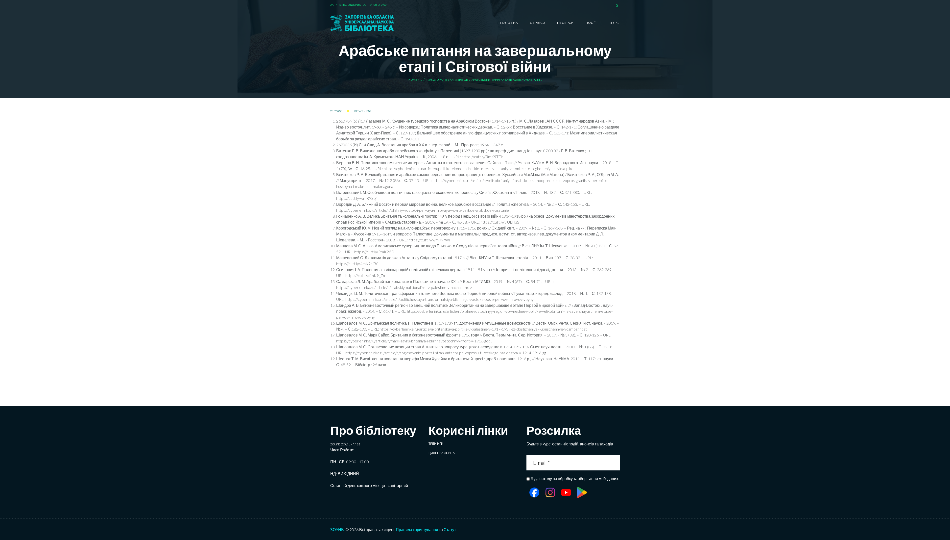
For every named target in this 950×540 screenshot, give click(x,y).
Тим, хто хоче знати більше (447, 79)
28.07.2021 (336, 111)
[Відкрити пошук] (617, 6)
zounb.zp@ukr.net (345, 443)
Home (412, 79)
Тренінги (435, 443)
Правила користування (417, 529)
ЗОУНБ (337, 529)
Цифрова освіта (441, 453)
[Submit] (615, 462)
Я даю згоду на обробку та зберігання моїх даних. (574, 478)
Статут (450, 529)
